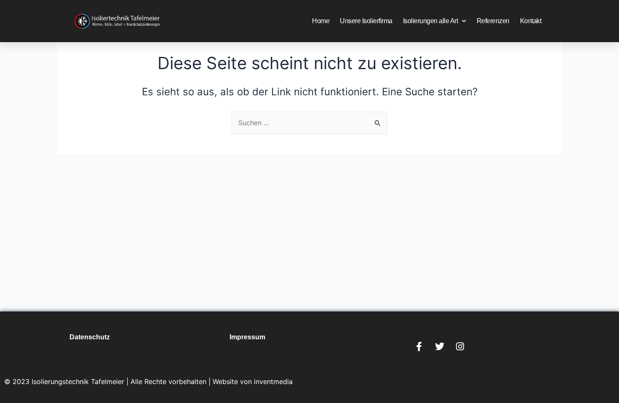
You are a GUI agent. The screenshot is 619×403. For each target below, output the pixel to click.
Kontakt (531, 20)
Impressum (247, 337)
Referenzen (493, 20)
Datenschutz (89, 337)
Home (320, 20)
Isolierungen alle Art (430, 20)
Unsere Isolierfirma (366, 20)
